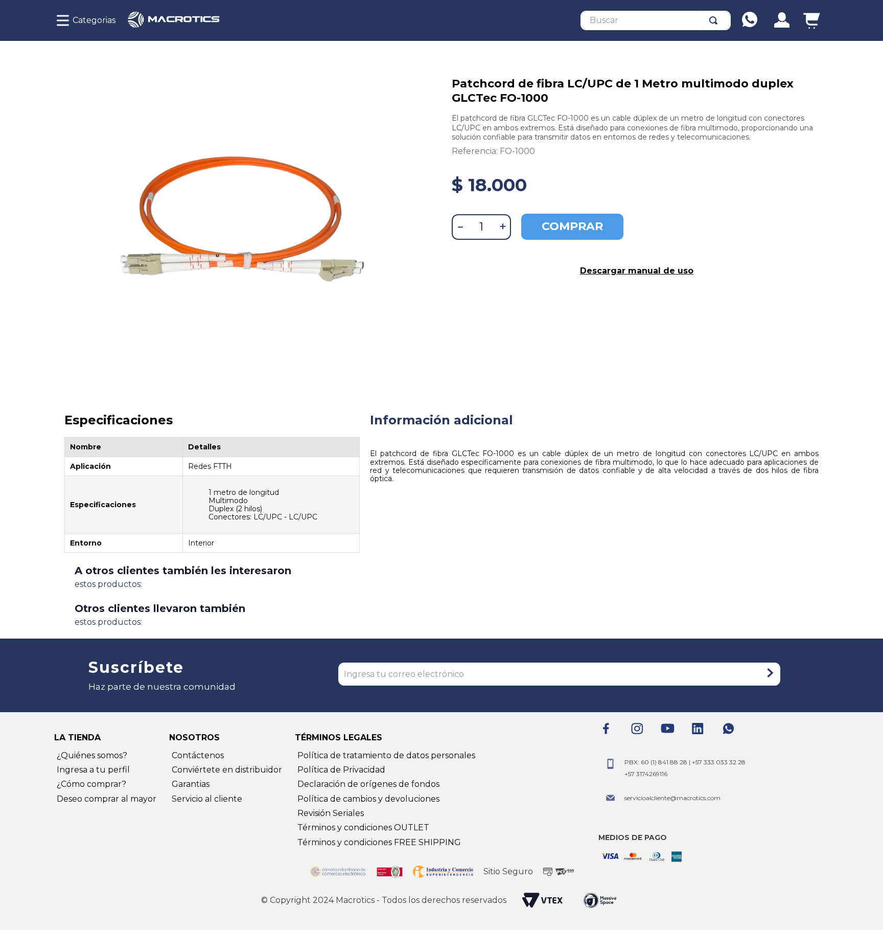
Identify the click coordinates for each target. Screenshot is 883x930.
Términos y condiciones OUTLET (363, 827)
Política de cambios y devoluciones (368, 799)
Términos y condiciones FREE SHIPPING (379, 842)
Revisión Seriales (330, 813)
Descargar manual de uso (636, 271)
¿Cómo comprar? (91, 784)
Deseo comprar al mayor (106, 799)
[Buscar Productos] (715, 20)
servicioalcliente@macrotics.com (672, 798)
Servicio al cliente (207, 799)
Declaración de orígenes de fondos (368, 784)
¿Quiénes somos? (92, 755)
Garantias (191, 784)
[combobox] (655, 20)
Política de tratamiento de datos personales (386, 755)
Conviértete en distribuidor (227, 770)
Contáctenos (198, 755)
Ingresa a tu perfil (93, 770)
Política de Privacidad (341, 770)
